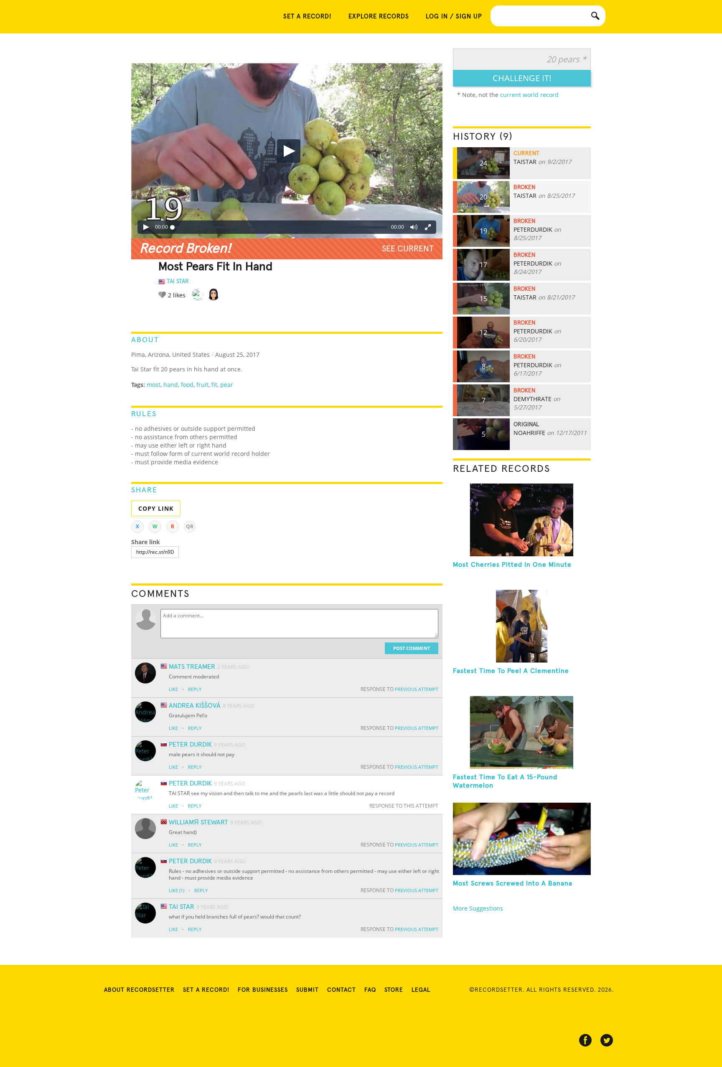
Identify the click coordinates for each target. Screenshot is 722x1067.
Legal (421, 990)
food (187, 385)
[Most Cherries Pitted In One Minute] (522, 519)
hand (170, 385)
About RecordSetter (139, 990)
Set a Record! (206, 990)
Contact (341, 990)
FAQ (370, 990)
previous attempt (416, 689)
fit (214, 385)
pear (226, 385)
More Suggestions (478, 908)
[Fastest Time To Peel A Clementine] (522, 626)
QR (189, 526)
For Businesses (263, 990)
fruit (202, 385)
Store (393, 990)
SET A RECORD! (307, 16)
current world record (529, 95)
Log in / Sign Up (454, 16)
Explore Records (378, 16)
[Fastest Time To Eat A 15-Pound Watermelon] (522, 732)
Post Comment (411, 648)
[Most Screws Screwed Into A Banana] (522, 838)
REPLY (194, 689)
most (153, 385)
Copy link (155, 508)
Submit (307, 990)
